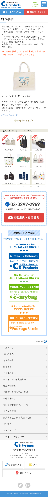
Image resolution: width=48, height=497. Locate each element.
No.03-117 (23, 150)
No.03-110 (38, 184)
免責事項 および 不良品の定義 (17, 417)
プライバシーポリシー (13, 436)
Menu (44, 5)
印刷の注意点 (9, 386)
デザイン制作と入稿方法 (14, 379)
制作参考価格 (9, 398)
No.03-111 (23, 184)
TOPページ (8, 348)
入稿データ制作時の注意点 (15, 392)
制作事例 (7, 367)
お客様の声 (8, 360)
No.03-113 (38, 167)
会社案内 (7, 424)
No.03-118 (9, 150)
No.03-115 (9, 167)
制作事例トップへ (25, 121)
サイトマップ (9, 430)
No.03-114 (23, 167)
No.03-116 (38, 150)
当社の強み (8, 354)
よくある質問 (9, 411)
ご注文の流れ (9, 373)
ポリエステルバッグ (9, 115)
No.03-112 (9, 184)
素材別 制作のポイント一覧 (15, 405)
